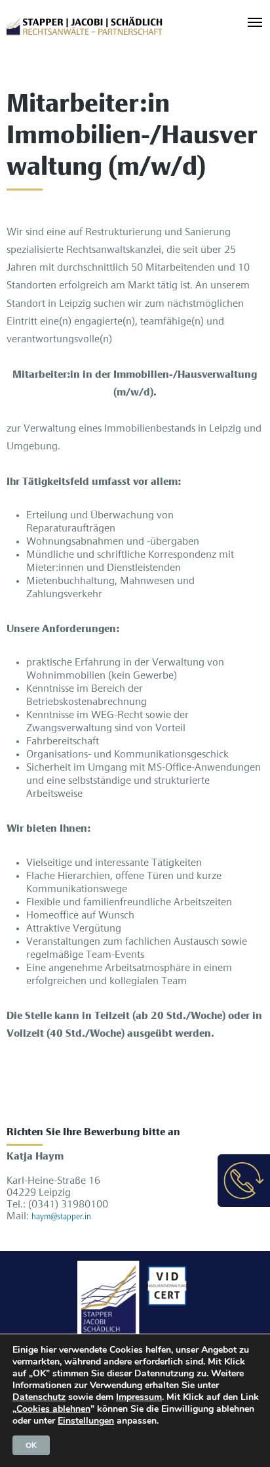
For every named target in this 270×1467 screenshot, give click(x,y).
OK (31, 1445)
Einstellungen (86, 1421)
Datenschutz (39, 1397)
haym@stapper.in (61, 1217)
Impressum (139, 1397)
